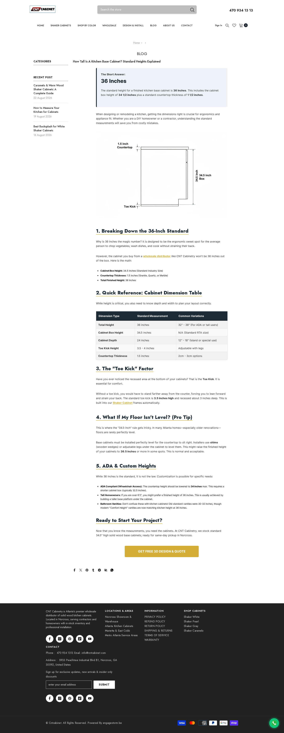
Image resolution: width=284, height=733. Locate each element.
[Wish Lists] (234, 25)
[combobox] (142, 9)
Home (136, 43)
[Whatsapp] (111, 570)
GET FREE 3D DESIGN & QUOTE (162, 551)
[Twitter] (80, 570)
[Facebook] (74, 570)
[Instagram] (59, 639)
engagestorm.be (112, 723)
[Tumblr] (93, 570)
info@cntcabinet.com (94, 653)
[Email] (105, 570)
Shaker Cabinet (122, 402)
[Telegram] (99, 570)
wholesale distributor (157, 256)
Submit (104, 684)
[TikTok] (79, 639)
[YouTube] (90, 639)
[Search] (147, 9)
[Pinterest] (86, 570)
